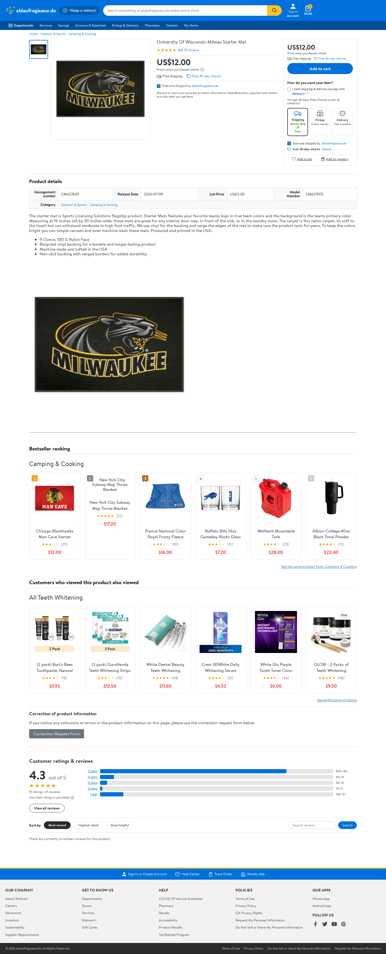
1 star (93, 794)
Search (347, 825)
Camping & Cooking (82, 34)
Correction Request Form (56, 734)
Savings (63, 25)
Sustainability (15, 927)
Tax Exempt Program (174, 934)
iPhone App (321, 898)
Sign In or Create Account (147, 874)
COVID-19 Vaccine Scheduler (181, 898)
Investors (12, 920)
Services (46, 25)
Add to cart (320, 68)
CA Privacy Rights (249, 912)
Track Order (223, 874)
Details (326, 149)
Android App (321, 905)
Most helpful (120, 825)
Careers (172, 25)
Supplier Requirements (22, 934)
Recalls (164, 912)
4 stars (92, 777)
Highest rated (88, 825)
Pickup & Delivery (125, 25)
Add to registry (337, 159)
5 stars (92, 771)
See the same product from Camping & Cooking (319, 566)
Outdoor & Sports (53, 34)
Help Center (190, 874)
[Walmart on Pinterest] (344, 924)
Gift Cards (89, 927)
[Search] (274, 10)
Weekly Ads (255, 874)
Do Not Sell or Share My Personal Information (269, 927)
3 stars (92, 783)
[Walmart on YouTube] (334, 924)
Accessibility (168, 920)
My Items (191, 25)
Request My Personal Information (260, 920)
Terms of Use (245, 898)
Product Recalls (170, 927)
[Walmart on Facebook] (315, 924)
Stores (86, 905)
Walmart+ (89, 920)
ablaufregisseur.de (205, 85)
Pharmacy (152, 25)
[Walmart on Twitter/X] (325, 924)
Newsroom (13, 912)
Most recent (57, 825)
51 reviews (191, 50)
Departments (23, 25)
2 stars (92, 788)
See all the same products (337, 699)
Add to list (304, 159)
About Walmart (16, 898)
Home (33, 34)
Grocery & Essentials (90, 25)
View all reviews (47, 808)
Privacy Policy (246, 905)
